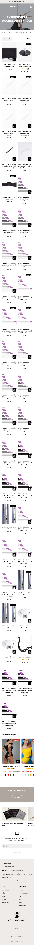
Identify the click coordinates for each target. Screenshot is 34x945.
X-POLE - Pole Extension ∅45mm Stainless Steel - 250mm (25, 364)
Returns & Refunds (24, 893)
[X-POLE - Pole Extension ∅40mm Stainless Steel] (9, 250)
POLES (8, 32)
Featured (27, 38)
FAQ (20, 896)
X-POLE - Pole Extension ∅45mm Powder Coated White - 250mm (9, 562)
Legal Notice (22, 905)
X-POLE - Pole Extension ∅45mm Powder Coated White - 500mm (25, 562)
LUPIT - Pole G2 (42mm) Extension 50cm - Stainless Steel (25, 100)
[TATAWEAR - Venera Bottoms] (11, 751)
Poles (3, 893)
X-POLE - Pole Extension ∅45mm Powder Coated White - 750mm (9, 595)
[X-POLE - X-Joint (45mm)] (25, 580)
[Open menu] (3, 6)
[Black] (5, 775)
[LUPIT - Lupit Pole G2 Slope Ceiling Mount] (25, 52)
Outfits (4, 899)
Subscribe (17, 852)
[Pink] (25, 775)
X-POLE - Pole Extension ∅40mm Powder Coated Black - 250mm (25, 690)
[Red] (8, 775)
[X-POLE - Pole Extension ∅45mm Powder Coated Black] (25, 448)
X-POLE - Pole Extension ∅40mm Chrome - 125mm (25, 199)
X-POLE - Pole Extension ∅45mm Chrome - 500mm (25, 430)
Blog (20, 899)
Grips (3, 896)
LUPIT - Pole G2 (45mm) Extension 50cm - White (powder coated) (25, 166)
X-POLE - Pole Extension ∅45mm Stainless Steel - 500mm (9, 397)
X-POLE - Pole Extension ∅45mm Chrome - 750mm (9, 463)
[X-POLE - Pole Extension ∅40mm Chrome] (25, 184)
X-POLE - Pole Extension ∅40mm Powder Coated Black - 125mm (9, 690)
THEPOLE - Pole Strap (24, 657)
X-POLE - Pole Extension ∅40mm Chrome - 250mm (9, 232)
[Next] (32, 1)
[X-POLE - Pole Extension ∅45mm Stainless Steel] (9, 349)
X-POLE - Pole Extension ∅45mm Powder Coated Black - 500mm (25, 496)
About (20, 902)
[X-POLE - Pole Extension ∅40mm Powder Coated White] (25, 283)
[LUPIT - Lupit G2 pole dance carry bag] (9, 52)
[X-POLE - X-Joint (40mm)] (9, 514)
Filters (5, 39)
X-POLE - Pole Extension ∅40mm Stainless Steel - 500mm (9, 298)
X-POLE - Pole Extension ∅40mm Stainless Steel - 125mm (9, 265)
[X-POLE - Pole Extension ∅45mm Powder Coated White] (25, 514)
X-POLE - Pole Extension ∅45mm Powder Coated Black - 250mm (9, 496)
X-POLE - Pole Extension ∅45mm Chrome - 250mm (9, 430)
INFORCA (21, 941)
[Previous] (3, 1)
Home (3, 32)
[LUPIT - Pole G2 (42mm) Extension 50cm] (9, 85)
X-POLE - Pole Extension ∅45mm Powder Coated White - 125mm (25, 529)
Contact (21, 890)
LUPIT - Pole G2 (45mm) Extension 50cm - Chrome (9, 133)
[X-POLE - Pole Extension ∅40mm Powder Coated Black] (9, 676)
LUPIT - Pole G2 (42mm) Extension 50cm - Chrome (9, 100)
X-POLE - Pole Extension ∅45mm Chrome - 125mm (25, 397)
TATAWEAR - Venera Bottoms (11, 766)
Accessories (5, 902)
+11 (16, 775)
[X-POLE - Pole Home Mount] (25, 613)
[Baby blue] (28, 775)
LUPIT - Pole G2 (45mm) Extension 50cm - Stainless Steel (25, 133)
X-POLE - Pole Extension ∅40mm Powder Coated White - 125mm (25, 298)
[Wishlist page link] (25, 7)
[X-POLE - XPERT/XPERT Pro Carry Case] (9, 184)
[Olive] (10, 775)
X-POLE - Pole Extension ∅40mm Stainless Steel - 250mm (25, 265)
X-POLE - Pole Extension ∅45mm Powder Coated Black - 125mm (25, 463)
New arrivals (5, 890)
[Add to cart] (14, 59)
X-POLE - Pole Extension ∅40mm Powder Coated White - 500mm (25, 331)
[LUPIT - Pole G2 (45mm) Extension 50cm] (9, 118)
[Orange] (30, 775)
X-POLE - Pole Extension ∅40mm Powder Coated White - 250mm (9, 331)
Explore (17, 797)
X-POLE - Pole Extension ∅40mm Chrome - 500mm (25, 232)
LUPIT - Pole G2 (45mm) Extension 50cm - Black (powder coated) (9, 166)
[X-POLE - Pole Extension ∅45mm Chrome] (25, 382)
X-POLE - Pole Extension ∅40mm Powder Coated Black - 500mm (9, 723)
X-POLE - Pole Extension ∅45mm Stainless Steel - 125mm (9, 364)
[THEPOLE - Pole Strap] (25, 644)
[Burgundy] (13, 775)
